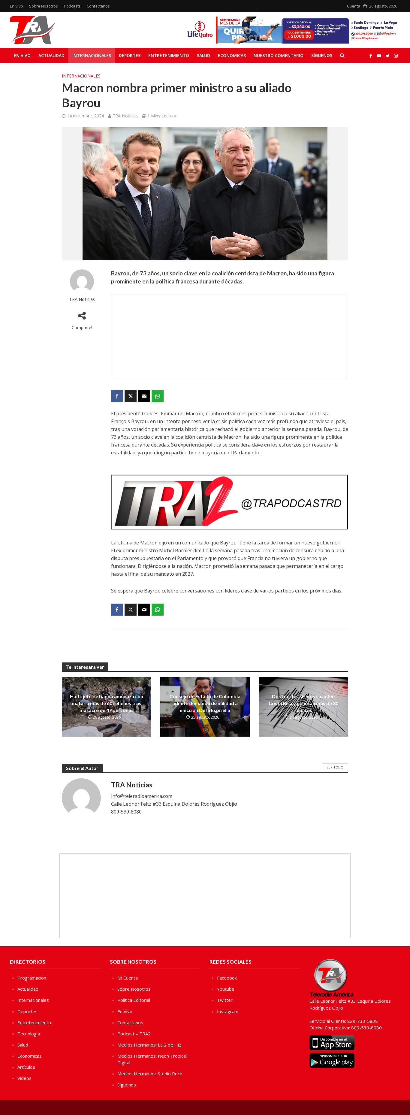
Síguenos (321, 55)
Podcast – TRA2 (134, 1034)
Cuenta (353, 6)
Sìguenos (126, 1085)
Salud (203, 55)
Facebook (227, 978)
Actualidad (51, 55)
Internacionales (91, 55)
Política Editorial (133, 1000)
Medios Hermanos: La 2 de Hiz (149, 1045)
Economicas (232, 55)
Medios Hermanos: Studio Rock (149, 1074)
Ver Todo (335, 767)
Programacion (31, 978)
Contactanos (98, 6)
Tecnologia (28, 1034)
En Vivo (16, 6)
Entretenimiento (168, 55)
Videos (24, 1078)
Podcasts (72, 6)
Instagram (227, 1011)
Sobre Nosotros (43, 6)
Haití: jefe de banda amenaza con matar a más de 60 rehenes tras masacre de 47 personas (106, 703)
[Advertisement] (229, 337)
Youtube (225, 989)
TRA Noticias (125, 116)
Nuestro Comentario (278, 55)
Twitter (225, 1000)
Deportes (129, 55)
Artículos (26, 1067)
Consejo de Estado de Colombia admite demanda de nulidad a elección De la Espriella (205, 703)
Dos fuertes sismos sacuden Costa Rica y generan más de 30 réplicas (303, 703)
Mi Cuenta (127, 978)
